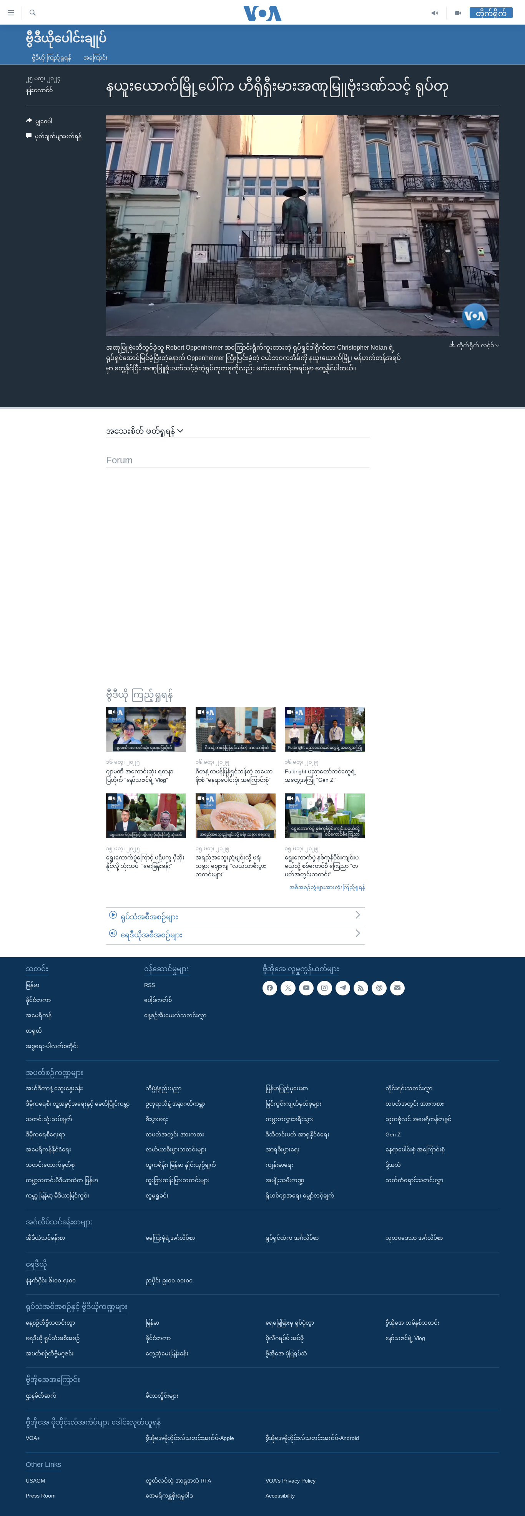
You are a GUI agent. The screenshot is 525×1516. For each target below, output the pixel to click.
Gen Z (393, 1134)
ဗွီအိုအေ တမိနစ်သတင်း (412, 1323)
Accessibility (280, 1496)
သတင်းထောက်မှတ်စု (50, 1165)
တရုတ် (34, 1031)
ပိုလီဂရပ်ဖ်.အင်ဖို (285, 1338)
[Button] (39, 123)
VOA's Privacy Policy (291, 1481)
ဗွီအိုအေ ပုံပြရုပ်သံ (286, 1353)
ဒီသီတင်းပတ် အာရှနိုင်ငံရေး (297, 1134)
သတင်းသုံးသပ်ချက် (49, 1119)
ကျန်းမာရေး (279, 1165)
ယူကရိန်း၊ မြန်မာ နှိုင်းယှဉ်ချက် (181, 1165)
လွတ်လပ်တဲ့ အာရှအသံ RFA (178, 1481)
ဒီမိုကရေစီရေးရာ (45, 1134)
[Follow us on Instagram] (324, 988)
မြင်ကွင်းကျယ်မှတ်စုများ (293, 1104)
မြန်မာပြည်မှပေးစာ (287, 1088)
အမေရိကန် (39, 1015)
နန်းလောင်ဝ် (39, 90)
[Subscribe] (397, 988)
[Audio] (435, 13)
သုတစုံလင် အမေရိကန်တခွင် (418, 1119)
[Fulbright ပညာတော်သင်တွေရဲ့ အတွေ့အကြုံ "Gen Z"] (325, 729)
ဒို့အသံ (393, 1165)
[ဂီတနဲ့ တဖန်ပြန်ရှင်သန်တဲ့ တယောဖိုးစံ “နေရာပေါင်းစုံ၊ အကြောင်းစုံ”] (236, 729)
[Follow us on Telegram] (343, 988)
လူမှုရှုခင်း (157, 1196)
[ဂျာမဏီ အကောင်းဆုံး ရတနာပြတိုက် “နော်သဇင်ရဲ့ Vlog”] (146, 729)
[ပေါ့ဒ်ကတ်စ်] (379, 988)
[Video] (458, 13)
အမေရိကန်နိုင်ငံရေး (48, 1149)
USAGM (35, 1481)
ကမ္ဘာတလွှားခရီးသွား (290, 1119)
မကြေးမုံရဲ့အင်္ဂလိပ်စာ (170, 1238)
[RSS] (361, 988)
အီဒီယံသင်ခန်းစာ (45, 1238)
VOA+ (33, 1438)
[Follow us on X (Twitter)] (288, 988)
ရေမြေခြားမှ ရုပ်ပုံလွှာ (290, 1323)
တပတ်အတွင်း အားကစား (175, 1134)
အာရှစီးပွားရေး (283, 1149)
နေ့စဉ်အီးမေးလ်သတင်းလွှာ (175, 1015)
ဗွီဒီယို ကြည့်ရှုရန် (51, 58)
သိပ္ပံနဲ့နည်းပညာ (163, 1088)
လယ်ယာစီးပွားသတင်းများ (176, 1149)
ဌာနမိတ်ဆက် (41, 1396)
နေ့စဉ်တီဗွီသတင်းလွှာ (50, 1323)
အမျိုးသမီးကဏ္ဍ (285, 1180)
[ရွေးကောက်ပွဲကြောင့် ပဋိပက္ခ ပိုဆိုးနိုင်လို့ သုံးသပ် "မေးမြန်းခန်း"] (146, 815)
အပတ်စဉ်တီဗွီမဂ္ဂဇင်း (50, 1353)
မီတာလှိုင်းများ (162, 1396)
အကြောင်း (95, 58)
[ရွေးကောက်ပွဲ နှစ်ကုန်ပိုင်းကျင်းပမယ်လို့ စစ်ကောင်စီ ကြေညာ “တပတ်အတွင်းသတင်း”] (325, 815)
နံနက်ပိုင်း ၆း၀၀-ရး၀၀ (51, 1280)
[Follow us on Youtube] (306, 988)
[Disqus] (237, 564)
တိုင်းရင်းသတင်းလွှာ (408, 1088)
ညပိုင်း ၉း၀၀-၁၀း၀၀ (169, 1280)
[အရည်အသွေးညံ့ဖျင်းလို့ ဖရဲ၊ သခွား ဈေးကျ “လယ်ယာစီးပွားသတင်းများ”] (236, 815)
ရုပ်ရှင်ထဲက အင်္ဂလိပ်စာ (292, 1238)
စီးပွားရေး (157, 1119)
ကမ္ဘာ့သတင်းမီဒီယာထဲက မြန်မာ (62, 1180)
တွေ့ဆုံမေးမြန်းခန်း (167, 1353)
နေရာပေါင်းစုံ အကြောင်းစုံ (415, 1149)
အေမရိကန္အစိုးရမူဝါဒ (169, 1496)
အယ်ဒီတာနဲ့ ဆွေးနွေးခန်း (54, 1088)
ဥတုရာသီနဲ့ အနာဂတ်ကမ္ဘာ (175, 1104)
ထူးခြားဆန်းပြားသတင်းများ (177, 1180)
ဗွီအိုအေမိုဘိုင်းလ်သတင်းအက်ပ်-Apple (190, 1438)
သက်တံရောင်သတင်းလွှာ (414, 1180)
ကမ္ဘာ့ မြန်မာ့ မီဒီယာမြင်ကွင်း (57, 1196)
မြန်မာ (32, 985)
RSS (149, 985)
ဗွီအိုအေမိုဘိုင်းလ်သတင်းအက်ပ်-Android (312, 1438)
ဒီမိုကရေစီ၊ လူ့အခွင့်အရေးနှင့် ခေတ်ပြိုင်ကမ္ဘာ (78, 1104)
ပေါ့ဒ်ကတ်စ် (158, 1000)
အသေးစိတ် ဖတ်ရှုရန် (141, 431)
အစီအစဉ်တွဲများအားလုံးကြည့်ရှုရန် (327, 887)
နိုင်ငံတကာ (38, 1000)
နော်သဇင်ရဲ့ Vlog (405, 1338)
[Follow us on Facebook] (269, 988)
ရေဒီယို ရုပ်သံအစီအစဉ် (53, 1338)
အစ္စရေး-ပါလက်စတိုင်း (52, 1046)
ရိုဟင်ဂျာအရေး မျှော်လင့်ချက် (300, 1196)
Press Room (41, 1496)
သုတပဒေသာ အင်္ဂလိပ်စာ (414, 1238)
